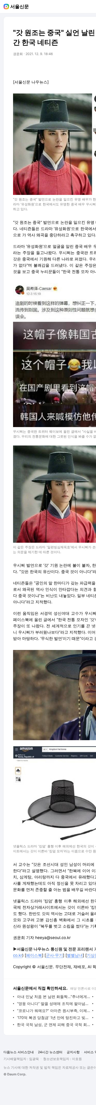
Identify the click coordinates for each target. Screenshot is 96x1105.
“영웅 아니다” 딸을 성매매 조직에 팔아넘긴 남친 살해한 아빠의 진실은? (53, 1003)
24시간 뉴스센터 (50, 1052)
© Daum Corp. (14, 1074)
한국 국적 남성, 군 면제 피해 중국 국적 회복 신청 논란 (53, 1024)
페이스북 (34, 955)
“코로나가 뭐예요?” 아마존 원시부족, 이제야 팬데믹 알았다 (53, 1010)
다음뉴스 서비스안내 (18, 1052)
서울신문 (19, 6)
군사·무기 (54, 955)
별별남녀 (75, 955)
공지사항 (73, 1052)
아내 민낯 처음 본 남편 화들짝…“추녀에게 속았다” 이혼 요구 (53, 996)
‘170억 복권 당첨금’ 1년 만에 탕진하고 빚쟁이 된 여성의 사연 (53, 1017)
